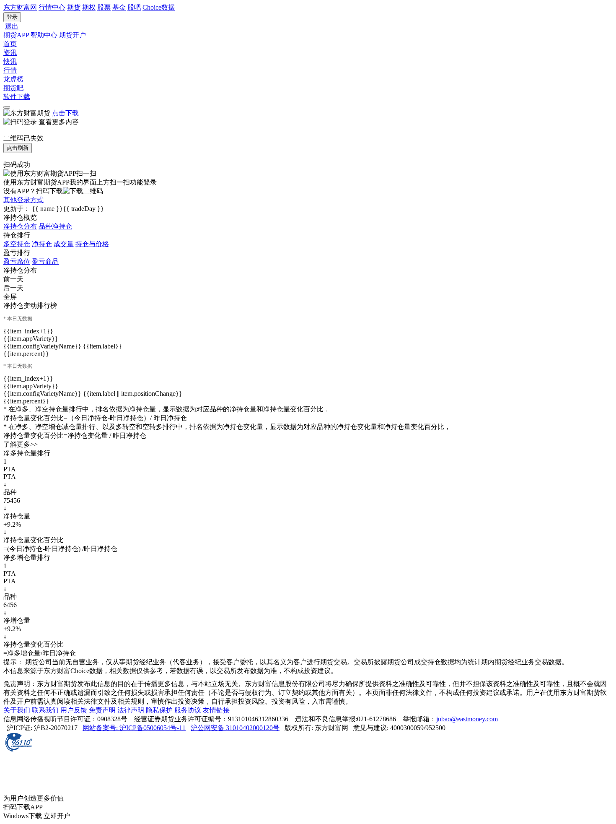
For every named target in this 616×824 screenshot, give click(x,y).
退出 (11, 26)
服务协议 (187, 710)
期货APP (16, 35)
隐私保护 (159, 710)
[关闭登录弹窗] (6, 107)
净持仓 (42, 243)
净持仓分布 (20, 226)
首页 (10, 43)
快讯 (10, 61)
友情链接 (216, 710)
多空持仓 (16, 243)
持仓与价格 (92, 243)
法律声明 (130, 710)
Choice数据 (158, 7)
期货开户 (72, 35)
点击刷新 (17, 148)
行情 (10, 70)
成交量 (64, 243)
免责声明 (102, 710)
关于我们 (16, 710)
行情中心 (52, 7)
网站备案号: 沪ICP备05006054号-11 (134, 727)
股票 (104, 7)
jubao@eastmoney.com (467, 719)
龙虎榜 (13, 79)
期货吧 (13, 87)
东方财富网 (20, 7)
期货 (73, 7)
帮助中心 (44, 35)
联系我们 (45, 710)
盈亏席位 (16, 261)
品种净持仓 (55, 226)
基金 (119, 7)
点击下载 (65, 113)
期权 (89, 7)
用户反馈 (73, 710)
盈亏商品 (45, 261)
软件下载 (16, 96)
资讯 (10, 52)
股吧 (134, 7)
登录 (12, 17)
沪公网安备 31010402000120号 (235, 727)
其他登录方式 (23, 199)
